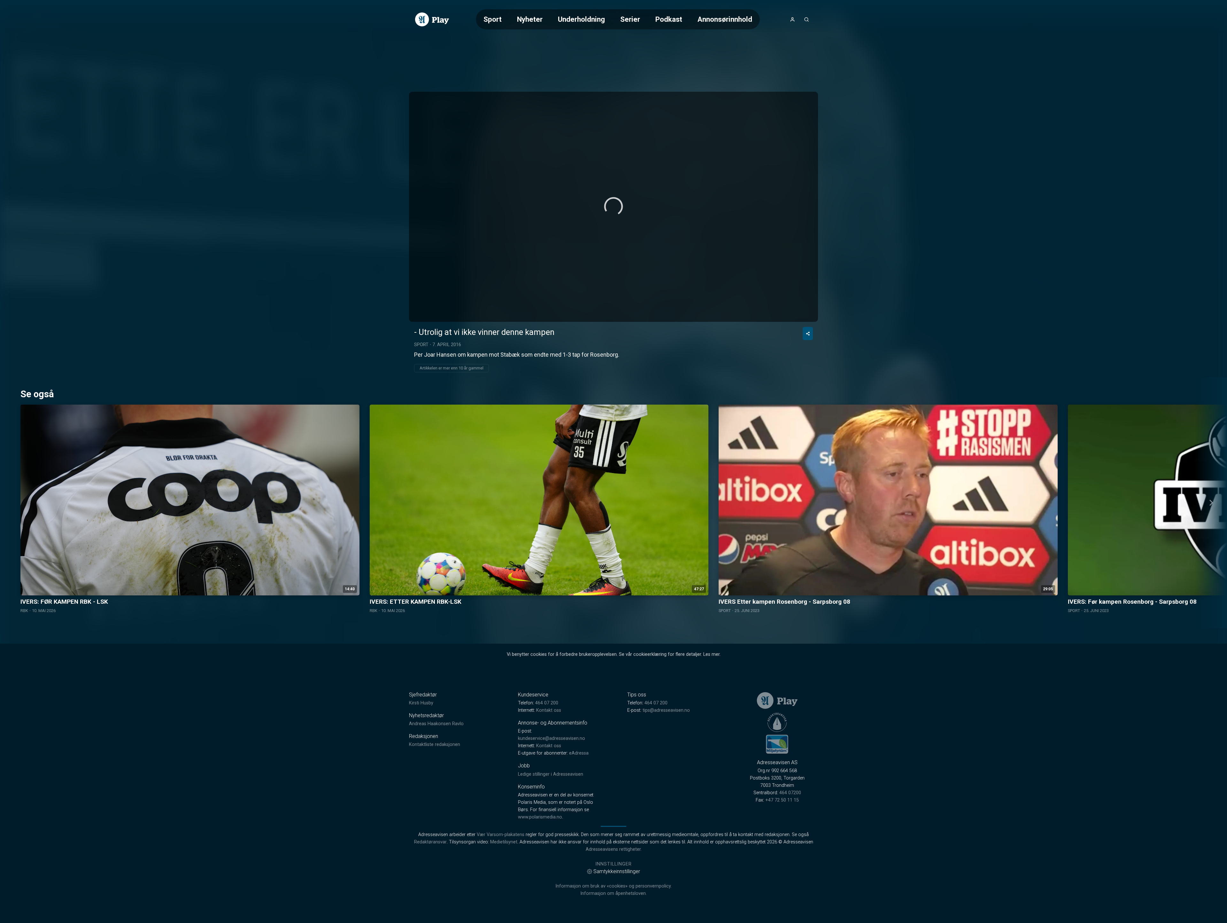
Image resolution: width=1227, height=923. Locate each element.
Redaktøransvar (430, 842)
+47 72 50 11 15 (782, 800)
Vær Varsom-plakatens (500, 834)
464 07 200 (546, 703)
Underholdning (581, 19)
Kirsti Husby (421, 703)
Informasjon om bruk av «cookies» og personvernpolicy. (613, 886)
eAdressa (579, 753)
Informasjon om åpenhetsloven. (613, 893)
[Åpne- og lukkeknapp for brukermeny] (792, 19)
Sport (492, 19)
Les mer (711, 654)
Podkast (668, 19)
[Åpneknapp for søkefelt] (806, 19)
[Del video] (808, 333)
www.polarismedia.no (540, 817)
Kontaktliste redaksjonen (434, 744)
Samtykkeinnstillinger (616, 871)
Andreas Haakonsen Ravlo (436, 723)
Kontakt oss (548, 710)
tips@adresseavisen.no (666, 710)
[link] (432, 19)
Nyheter (530, 19)
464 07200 (790, 792)
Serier (630, 19)
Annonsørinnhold (725, 19)
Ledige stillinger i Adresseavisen (550, 774)
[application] (613, 207)
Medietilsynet (503, 842)
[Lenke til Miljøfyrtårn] (777, 744)
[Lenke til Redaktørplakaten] (777, 722)
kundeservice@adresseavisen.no (551, 738)
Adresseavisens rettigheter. (614, 849)
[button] (613, 206)
